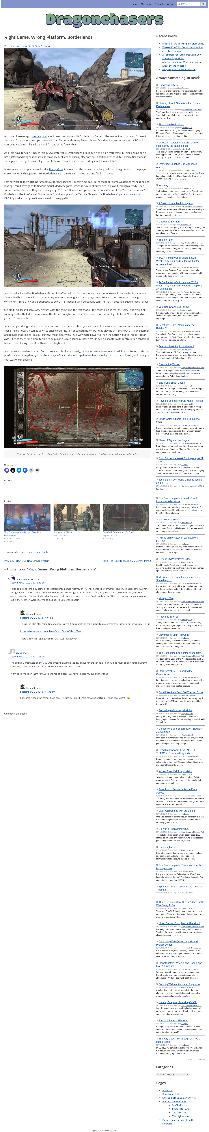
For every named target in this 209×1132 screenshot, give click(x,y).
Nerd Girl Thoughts (188, 695)
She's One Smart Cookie (172, 382)
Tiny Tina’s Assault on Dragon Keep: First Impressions (22, 534)
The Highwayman (181, 1116)
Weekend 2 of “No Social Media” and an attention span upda (182, 49)
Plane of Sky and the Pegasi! (174, 440)
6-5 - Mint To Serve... (170, 519)
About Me (167, 1090)
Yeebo (19, 653)
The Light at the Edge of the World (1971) (181, 652)
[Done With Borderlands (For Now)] (126, 517)
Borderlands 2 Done (63, 532)
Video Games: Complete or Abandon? (179, 923)
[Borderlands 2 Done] (77, 517)
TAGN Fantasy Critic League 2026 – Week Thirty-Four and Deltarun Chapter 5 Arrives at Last (178, 261)
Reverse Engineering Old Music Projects (181, 400)
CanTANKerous (179, 1105)
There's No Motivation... (171, 124)
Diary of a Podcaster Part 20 (174, 828)
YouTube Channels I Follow (174, 306)
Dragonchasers (104, 20)
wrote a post (39, 136)
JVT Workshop (187, 893)
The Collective (179, 1112)
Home (135, 4)
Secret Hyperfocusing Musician (175, 710)
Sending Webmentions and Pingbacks (179, 984)
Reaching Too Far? (169, 616)
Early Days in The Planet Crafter (179, 69)
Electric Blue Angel (181, 1109)
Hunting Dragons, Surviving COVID (178, 1002)
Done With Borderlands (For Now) (118, 532)
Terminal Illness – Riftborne (173, 1020)
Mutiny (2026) (166, 598)
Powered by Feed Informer (195, 1059)
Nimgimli (45, 46)
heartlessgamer (24, 579)
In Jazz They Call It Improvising (175, 771)
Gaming (20, 552)
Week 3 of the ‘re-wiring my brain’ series (183, 43)
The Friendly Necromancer (193, 206)
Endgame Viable (189, 170)
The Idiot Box (166, 239)
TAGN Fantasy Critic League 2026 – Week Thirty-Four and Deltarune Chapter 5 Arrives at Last (179, 285)
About (170, 4)
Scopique (185, 88)
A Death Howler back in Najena (176, 203)
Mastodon (146, 4)
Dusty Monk (56, 169)
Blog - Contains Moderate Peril (192, 243)
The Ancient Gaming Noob (192, 109)
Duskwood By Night (169, 221)
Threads (159, 4)
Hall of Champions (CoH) (174, 1101)
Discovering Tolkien (169, 364)
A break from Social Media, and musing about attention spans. (182, 64)
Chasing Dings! (188, 188)
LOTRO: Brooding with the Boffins (177, 810)
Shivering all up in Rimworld (174, 634)
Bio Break (186, 149)
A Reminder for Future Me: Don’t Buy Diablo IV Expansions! (181, 56)
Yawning (163, 185)
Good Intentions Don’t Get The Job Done (181, 692)
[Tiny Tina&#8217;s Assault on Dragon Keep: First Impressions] (27, 517)
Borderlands (42, 552)
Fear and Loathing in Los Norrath (176, 346)
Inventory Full (187, 128)
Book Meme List (170, 1094)
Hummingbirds (167, 847)
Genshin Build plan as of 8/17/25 (179, 1098)
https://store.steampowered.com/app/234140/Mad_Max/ (50, 631)
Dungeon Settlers (168, 85)
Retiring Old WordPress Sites (174, 559)
